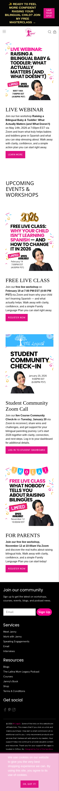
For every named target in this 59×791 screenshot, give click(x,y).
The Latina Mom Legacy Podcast (21, 671)
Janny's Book (10, 681)
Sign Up (44, 612)
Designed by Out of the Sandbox (39, 749)
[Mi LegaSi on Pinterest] (9, 710)
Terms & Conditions (14, 691)
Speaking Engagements (16, 641)
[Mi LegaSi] (29, 32)
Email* (7, 605)
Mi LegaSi (17, 723)
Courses (8, 676)
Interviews (9, 651)
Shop (6, 686)
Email (6, 646)
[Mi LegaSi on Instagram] (14, 710)
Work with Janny (12, 636)
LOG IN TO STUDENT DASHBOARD (26, 449)
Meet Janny (9, 631)
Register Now (16, 317)
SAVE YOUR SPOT (49, 13)
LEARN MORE (15, 154)
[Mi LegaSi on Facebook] (5, 710)
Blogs (6, 666)
